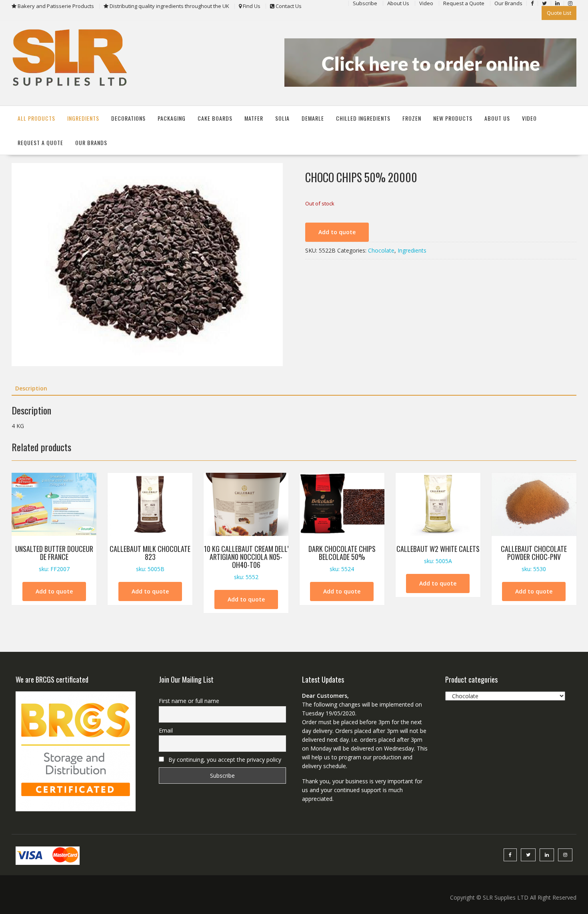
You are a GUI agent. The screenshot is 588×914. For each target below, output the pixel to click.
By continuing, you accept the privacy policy (224, 759)
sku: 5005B (150, 558)
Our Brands (91, 142)
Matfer (253, 118)
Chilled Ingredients (363, 118)
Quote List (559, 12)
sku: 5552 (246, 562)
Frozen (411, 118)
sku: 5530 (534, 558)
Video (529, 118)
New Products (452, 118)
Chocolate (381, 250)
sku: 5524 (342, 558)
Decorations (128, 118)
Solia (282, 118)
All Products (36, 118)
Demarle (313, 118)
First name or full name (189, 701)
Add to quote (337, 232)
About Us (497, 118)
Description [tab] (31, 388)
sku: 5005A (438, 554)
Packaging (172, 118)
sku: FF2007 (54, 558)
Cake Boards (215, 118)
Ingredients (83, 118)
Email (166, 730)
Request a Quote (40, 142)
